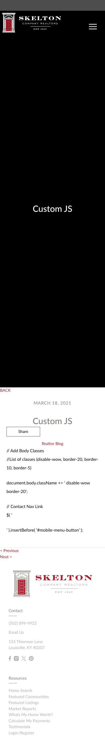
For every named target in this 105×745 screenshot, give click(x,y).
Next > (6, 556)
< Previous (9, 550)
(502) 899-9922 (23, 623)
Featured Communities (29, 696)
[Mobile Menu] (93, 27)
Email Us (16, 632)
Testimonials (19, 726)
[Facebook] (10, 658)
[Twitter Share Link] (23, 446)
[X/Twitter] (23, 658)
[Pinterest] (31, 658)
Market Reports (22, 708)
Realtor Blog (52, 443)
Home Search (20, 690)
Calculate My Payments (29, 720)
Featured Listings (24, 702)
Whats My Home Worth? (31, 714)
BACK (5, 390)
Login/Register (21, 733)
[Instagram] (16, 658)
